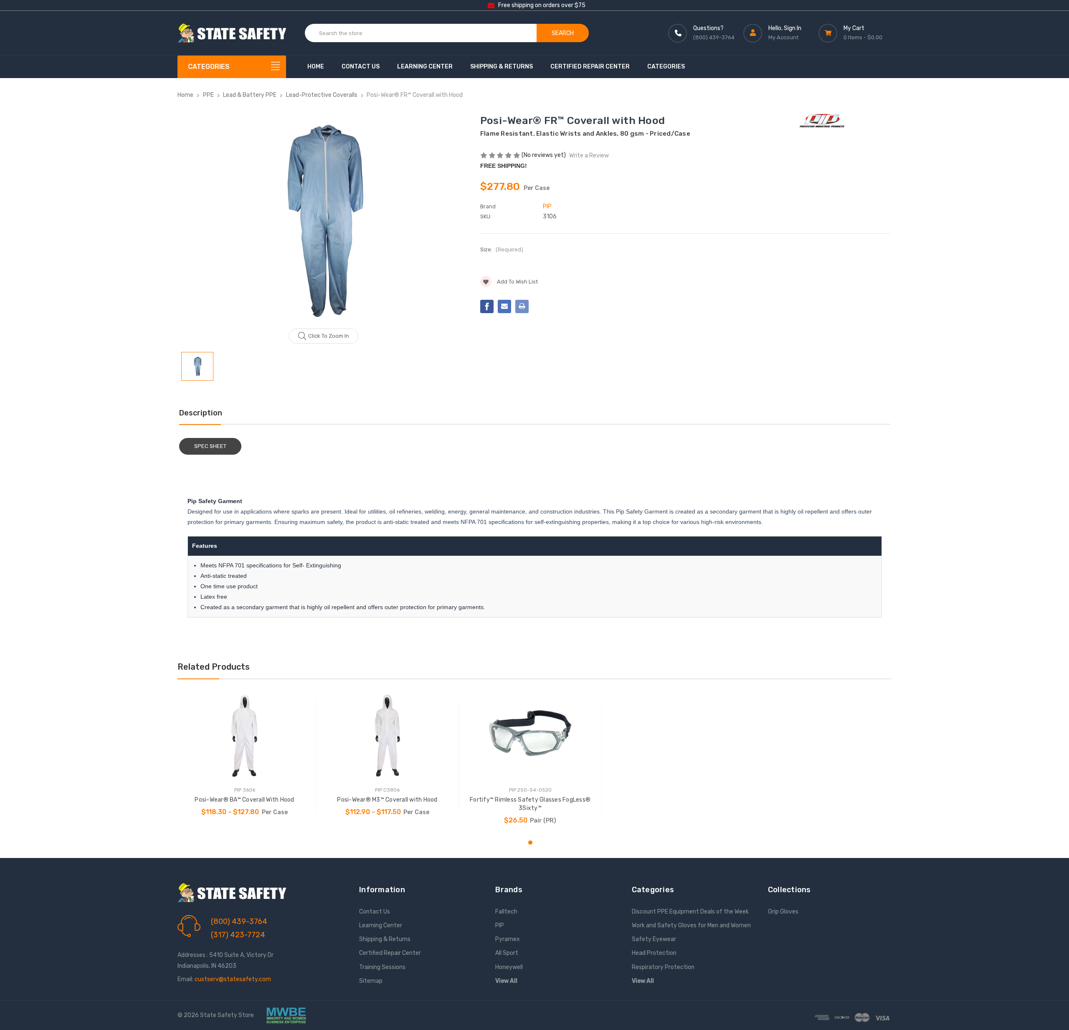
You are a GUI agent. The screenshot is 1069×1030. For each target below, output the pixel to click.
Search (563, 33)
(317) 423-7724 (238, 934)
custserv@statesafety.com (233, 979)
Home (315, 66)
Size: (501, 249)
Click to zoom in (328, 336)
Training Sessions (382, 967)
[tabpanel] (244, 756)
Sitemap (371, 980)
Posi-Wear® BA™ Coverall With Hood (244, 799)
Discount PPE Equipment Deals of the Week (690, 911)
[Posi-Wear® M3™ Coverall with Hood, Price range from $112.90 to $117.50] (387, 736)
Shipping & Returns (501, 66)
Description (200, 413)
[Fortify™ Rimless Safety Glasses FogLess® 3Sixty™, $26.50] (530, 736)
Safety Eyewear (654, 939)
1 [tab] (530, 842)
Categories (666, 66)
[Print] (522, 306)
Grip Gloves (783, 911)
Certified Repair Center (590, 66)
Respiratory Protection (663, 967)
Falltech (506, 911)
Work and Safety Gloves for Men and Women (691, 925)
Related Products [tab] (213, 667)
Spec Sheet (210, 446)
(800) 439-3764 (239, 921)
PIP (499, 925)
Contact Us (361, 66)
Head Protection (654, 953)
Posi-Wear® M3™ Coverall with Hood (387, 799)
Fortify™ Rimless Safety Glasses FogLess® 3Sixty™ (530, 804)
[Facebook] (487, 306)
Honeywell (509, 967)
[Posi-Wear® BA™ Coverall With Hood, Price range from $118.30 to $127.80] (244, 736)
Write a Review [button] (589, 155)
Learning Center (425, 66)
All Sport (506, 953)
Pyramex (507, 939)
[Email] (504, 306)
